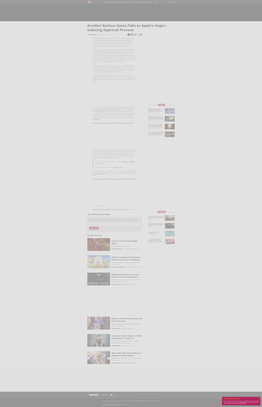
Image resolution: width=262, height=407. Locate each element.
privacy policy (242, 402)
